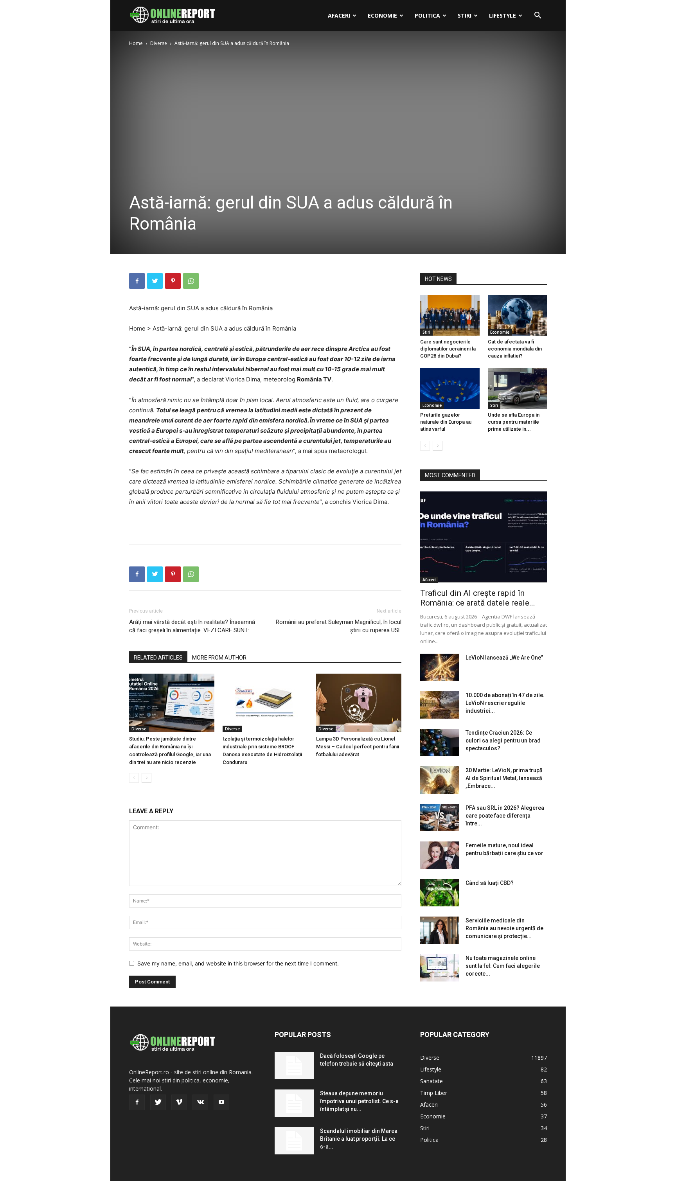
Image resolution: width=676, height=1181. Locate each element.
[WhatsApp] (191, 281)
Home (136, 43)
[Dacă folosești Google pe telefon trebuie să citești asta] (294, 1065)
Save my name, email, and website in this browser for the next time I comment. (238, 963)
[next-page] (146, 778)
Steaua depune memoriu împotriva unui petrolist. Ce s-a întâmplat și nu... (359, 1101)
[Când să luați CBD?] (439, 892)
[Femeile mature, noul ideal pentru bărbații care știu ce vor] (439, 855)
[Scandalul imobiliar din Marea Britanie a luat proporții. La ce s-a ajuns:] (294, 1140)
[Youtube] (221, 1102)
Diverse (158, 43)
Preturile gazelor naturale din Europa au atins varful (445, 422)
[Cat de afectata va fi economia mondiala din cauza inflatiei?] (517, 315)
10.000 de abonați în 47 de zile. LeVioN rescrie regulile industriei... (505, 703)
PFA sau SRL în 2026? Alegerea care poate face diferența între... (505, 816)
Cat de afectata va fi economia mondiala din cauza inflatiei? (515, 349)
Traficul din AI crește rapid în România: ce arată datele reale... (477, 598)
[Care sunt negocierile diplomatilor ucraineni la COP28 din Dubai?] (450, 315)
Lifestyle (502, 15)
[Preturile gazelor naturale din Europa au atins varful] (450, 388)
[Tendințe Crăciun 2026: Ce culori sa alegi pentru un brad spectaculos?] (439, 742)
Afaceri (339, 15)
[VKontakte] (200, 1102)
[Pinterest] (173, 281)
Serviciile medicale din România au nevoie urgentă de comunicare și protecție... (504, 928)
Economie (382, 15)
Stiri (464, 15)
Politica (427, 15)
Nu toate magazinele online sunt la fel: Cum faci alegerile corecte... (503, 966)
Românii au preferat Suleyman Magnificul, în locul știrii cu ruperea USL (338, 626)
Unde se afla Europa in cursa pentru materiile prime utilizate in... (513, 422)
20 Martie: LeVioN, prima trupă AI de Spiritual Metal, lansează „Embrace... (504, 778)
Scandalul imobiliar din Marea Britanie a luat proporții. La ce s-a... (358, 1139)
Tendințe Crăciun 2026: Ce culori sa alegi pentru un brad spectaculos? (503, 740)
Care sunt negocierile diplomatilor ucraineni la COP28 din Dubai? (448, 349)
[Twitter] (155, 281)
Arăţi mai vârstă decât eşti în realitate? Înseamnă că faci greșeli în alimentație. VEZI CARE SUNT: (192, 626)
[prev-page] (134, 778)
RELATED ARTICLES (158, 657)
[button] (537, 16)
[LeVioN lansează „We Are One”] (439, 667)
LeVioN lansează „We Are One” (504, 657)
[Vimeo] (179, 1102)
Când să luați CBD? (490, 883)
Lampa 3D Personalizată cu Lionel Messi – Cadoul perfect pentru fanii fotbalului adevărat (357, 746)
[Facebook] (137, 281)
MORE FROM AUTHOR (219, 657)
